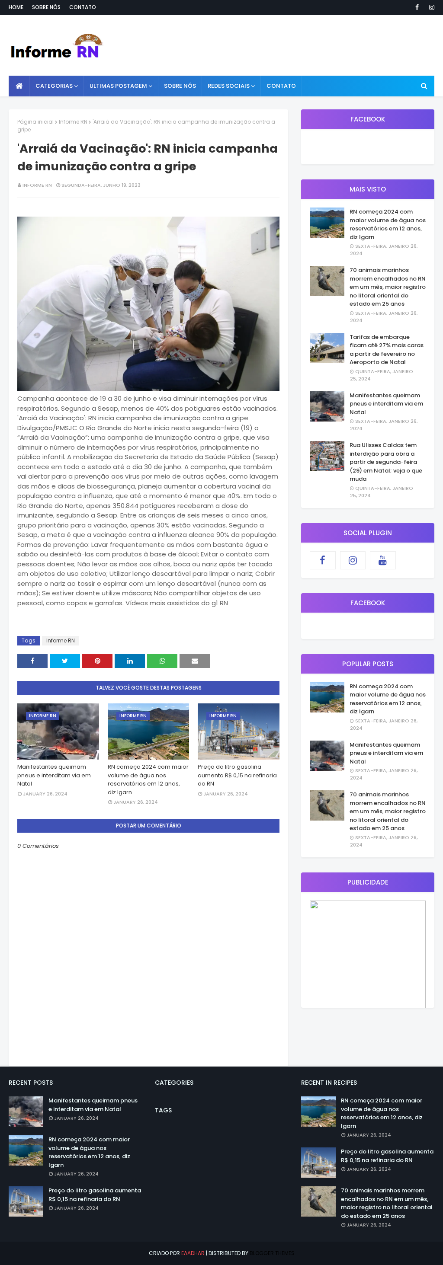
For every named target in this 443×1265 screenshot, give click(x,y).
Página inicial (35, 121)
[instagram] (430, 7)
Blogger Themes (272, 1253)
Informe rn (37, 185)
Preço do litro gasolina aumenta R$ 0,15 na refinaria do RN (237, 775)
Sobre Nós (46, 7)
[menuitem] (19, 86)
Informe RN (73, 121)
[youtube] (383, 560)
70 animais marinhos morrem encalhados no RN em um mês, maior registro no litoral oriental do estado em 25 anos (388, 287)
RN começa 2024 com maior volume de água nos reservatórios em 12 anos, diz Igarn (148, 779)
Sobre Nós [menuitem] (180, 86)
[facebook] (417, 7)
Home (16, 7)
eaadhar (193, 1253)
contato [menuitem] (281, 86)
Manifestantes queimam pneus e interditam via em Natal (54, 775)
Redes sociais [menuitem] (229, 86)
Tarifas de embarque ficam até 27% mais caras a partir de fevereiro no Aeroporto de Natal (387, 350)
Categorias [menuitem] (54, 86)
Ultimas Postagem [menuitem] (118, 86)
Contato (82, 7)
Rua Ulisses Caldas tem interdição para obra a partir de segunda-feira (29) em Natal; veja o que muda (386, 462)
